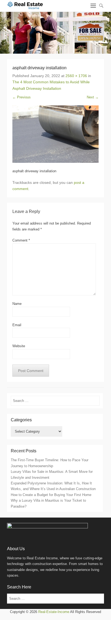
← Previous (21, 97)
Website (18, 346)
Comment (21, 240)
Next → (93, 97)
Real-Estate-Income (53, 612)
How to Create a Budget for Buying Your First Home (51, 495)
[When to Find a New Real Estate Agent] (55, 33)
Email (16, 325)
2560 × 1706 (76, 76)
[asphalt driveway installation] (55, 134)
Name (17, 304)
